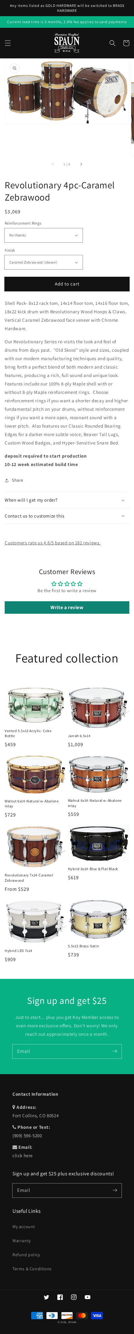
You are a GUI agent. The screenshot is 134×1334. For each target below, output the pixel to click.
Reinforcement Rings (23, 223)
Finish (10, 250)
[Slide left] (53, 164)
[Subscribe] (115, 1051)
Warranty (21, 1240)
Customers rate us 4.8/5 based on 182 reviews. (53, 543)
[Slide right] (81, 164)
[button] (8, 43)
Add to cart (67, 284)
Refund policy (26, 1254)
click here (22, 1155)
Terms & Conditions (32, 1269)
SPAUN (72, 1322)
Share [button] (17, 480)
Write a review (66, 607)
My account (23, 1226)
